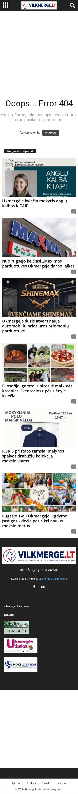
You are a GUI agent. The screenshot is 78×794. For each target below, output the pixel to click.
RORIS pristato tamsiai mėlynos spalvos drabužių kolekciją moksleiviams (33, 456)
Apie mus (17, 783)
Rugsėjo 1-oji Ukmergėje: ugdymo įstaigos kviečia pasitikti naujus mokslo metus (34, 521)
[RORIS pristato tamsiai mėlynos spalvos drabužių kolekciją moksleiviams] (39, 427)
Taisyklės (46, 783)
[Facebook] (35, 587)
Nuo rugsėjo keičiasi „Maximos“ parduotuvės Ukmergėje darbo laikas (38, 263)
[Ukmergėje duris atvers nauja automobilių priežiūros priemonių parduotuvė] (39, 297)
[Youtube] (43, 587)
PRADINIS (50, 132)
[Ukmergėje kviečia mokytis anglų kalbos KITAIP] (39, 177)
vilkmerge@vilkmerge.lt (53, 578)
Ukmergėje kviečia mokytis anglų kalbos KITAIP (34, 203)
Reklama (32, 783)
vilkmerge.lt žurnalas (16, 606)
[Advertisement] (39, 51)
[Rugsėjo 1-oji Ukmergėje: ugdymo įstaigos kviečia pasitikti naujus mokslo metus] (39, 492)
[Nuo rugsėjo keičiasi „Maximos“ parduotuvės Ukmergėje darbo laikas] (39, 237)
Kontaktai (61, 783)
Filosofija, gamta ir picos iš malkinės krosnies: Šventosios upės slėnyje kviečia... (37, 391)
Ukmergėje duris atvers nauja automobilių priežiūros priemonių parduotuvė (35, 326)
